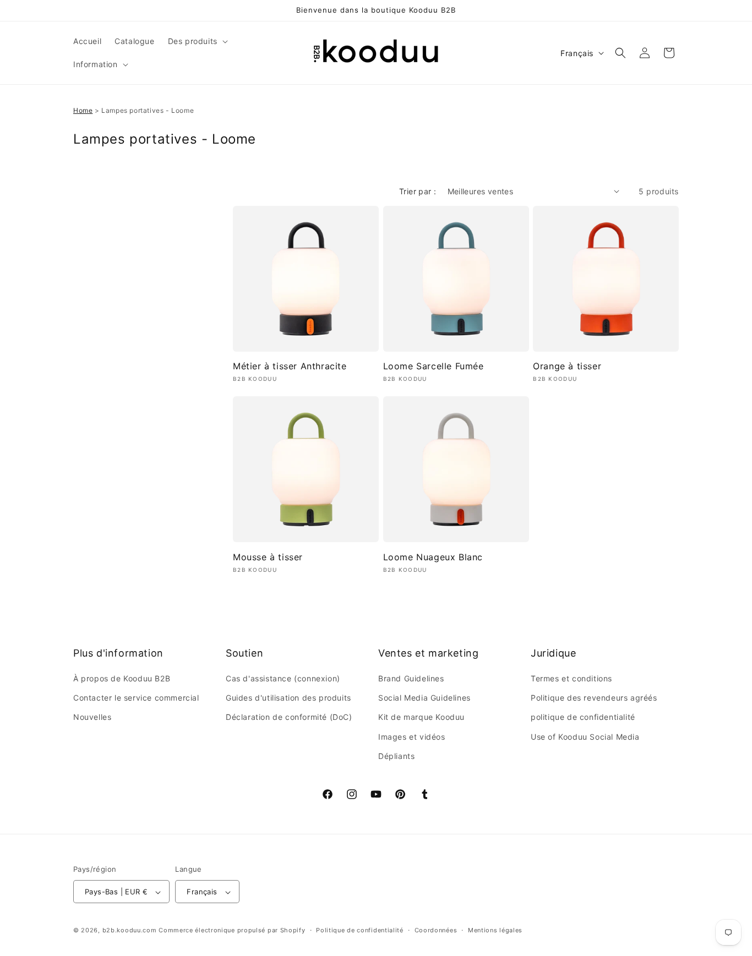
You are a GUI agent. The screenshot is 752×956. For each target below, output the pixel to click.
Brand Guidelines (411, 678)
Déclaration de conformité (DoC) (289, 717)
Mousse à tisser (268, 556)
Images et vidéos (411, 736)
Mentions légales (495, 930)
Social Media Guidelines (424, 697)
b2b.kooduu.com (129, 931)
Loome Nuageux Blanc (433, 556)
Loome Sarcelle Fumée (433, 366)
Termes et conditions (571, 678)
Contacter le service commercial (136, 697)
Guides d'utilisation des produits (288, 697)
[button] (196, 41)
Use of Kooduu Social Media (585, 736)
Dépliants (396, 756)
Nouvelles (92, 717)
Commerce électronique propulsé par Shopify (232, 931)
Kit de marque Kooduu (421, 717)
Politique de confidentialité (360, 930)
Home (82, 110)
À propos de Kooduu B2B (121, 678)
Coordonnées (436, 930)
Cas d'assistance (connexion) (283, 678)
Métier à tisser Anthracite (290, 366)
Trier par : (417, 191)
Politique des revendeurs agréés (594, 697)
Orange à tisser (567, 366)
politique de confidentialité (583, 717)
